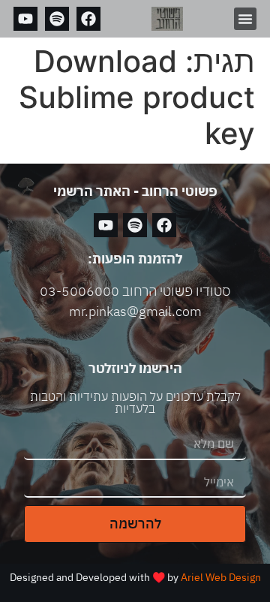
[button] (245, 19)
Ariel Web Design (221, 577)
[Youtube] (26, 19)
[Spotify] (57, 19)
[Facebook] (88, 19)
